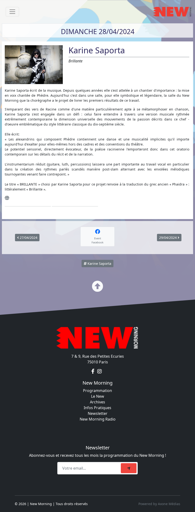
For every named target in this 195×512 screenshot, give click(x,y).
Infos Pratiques (97, 407)
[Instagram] (99, 371)
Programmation (97, 390)
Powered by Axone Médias (159, 504)
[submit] (128, 468)
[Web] (7, 198)
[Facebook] (93, 371)
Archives (97, 402)
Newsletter (97, 413)
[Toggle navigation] (12, 11)
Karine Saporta (99, 263)
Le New (97, 396)
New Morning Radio (98, 419)
